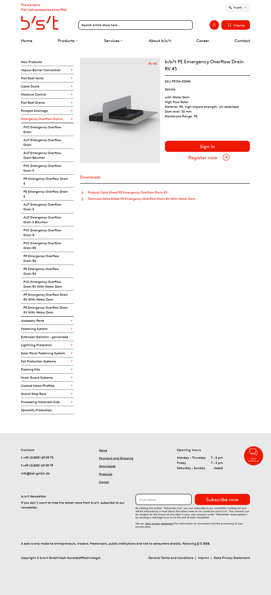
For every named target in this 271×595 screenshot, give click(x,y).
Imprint (203, 558)
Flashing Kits (30, 369)
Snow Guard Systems (37, 377)
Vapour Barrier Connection (41, 70)
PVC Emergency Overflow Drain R (42, 232)
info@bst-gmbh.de (35, 473)
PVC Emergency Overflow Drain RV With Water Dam (42, 284)
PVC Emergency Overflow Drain (42, 129)
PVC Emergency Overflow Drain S (42, 168)
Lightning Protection (36, 345)
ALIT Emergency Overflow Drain (42, 142)
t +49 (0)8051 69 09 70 (37, 457)
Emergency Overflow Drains (41, 119)
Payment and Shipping (116, 458)
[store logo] (49, 23)
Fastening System (34, 329)
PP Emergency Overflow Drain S (45, 181)
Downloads (107, 466)
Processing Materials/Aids (40, 402)
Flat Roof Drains (33, 102)
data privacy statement (159, 523)
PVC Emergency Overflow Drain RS (42, 245)
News (103, 450)
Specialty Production (36, 410)
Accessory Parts (32, 321)
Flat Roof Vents (32, 78)
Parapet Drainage (34, 111)
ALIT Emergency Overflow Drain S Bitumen (42, 219)
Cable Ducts (30, 86)
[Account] (214, 25)
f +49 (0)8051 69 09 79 (37, 465)
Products (105, 474)
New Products (31, 62)
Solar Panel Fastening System (43, 353)
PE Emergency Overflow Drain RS (41, 271)
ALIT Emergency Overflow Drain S (42, 206)
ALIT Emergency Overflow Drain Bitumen (42, 155)
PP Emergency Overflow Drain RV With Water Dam (45, 297)
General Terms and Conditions (170, 558)
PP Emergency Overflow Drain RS (41, 258)
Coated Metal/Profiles (37, 386)
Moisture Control (33, 94)
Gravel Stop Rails (33, 394)
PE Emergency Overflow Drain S (45, 194)
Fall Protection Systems (38, 361)
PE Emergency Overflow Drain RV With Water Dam (45, 310)
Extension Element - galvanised (44, 337)
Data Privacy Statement (232, 558)
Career (104, 482)
